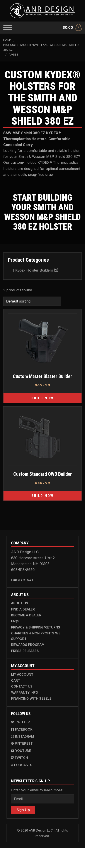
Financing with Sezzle (31, 698)
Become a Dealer (26, 615)
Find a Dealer (23, 609)
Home (7, 40)
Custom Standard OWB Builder (42, 474)
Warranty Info (24, 692)
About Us (19, 603)
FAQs (15, 621)
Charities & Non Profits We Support (35, 635)
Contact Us (21, 686)
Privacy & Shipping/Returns (35, 627)
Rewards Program (27, 644)
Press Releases (25, 651)
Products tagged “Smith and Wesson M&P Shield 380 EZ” (41, 47)
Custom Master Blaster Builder (42, 376)
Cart (15, 680)
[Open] (7, 27)
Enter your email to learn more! (37, 790)
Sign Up (23, 810)
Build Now (42, 398)
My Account (22, 674)
